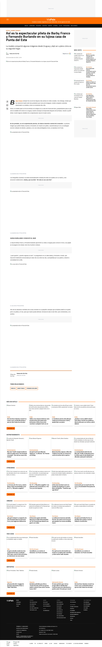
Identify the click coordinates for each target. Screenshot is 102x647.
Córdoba (32, 25)
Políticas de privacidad (22, 628)
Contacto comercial (21, 630)
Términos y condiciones (22, 626)
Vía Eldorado (60, 604)
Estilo (8, 30)
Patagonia (66, 25)
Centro (44, 25)
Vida (71, 620)
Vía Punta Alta (33, 610)
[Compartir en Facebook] (7, 101)
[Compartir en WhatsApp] (7, 105)
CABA (17, 606)
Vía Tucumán (46, 604)
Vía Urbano (86, 602)
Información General (75, 612)
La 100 (50, 643)
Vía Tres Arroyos (34, 608)
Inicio (26, 25)
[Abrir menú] (19, 19)
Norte (50, 25)
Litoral (55, 25)
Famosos (13, 388)
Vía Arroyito (33, 604)
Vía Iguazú (59, 606)
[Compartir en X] (7, 108)
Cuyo (60, 25)
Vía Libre (86, 608)
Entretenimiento (74, 614)
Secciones (74, 25)
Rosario (38, 25)
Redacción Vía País (14, 53)
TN (35, 643)
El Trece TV (40, 643)
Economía (72, 610)
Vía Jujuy (45, 602)
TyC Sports (69, 643)
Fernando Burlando (32, 388)
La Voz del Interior (78, 643)
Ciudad (55, 643)
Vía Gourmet (87, 606)
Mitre (46, 643)
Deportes (72, 616)
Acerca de (19, 632)
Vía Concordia (60, 615)
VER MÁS (10, 428)
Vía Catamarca (47, 606)
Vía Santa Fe (60, 610)
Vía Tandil (32, 606)
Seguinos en (66, 53)
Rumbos (85, 610)
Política (72, 608)
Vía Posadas (60, 602)
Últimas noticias (74, 606)
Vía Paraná (59, 613)
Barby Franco (15, 30)
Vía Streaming (87, 604)
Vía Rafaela (59, 611)
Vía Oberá (59, 608)
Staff (17, 634)
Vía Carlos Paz (33, 602)
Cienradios (61, 643)
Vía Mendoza (46, 610)
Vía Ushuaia (73, 602)
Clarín (31, 643)
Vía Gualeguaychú (61, 617)
